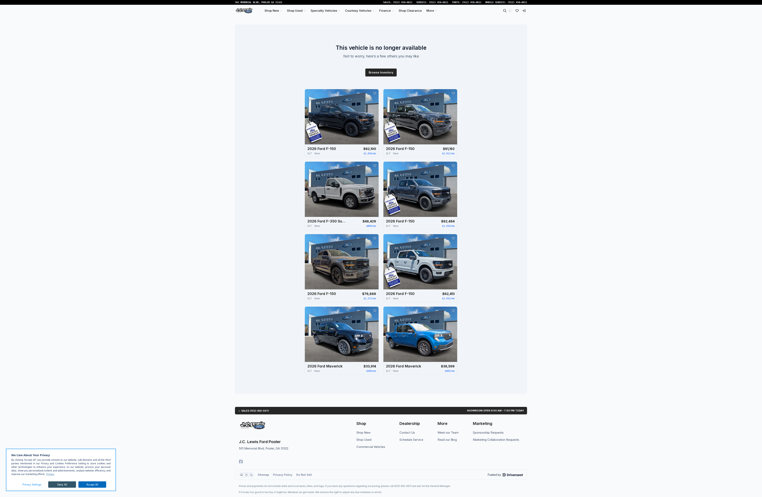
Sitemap (263, 474)
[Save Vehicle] (374, 93)
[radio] (241, 474)
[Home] (244, 11)
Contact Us (407, 432)
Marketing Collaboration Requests (496, 440)
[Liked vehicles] (517, 11)
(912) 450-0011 (402, 2)
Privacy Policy (282, 474)
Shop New (363, 432)
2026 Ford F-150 (321, 149)
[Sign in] (524, 11)
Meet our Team (448, 432)
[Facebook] (241, 462)
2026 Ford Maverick (325, 366)
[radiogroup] (246, 474)
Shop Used (363, 440)
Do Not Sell (304, 474)
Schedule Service (411, 440)
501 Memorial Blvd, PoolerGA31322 (258, 2)
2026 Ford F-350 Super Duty (327, 221)
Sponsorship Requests (488, 432)
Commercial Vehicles (370, 447)
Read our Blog (447, 440)
